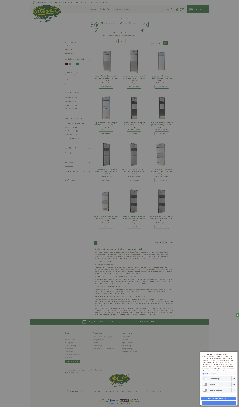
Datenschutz (213, 373)
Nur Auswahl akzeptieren (218, 398)
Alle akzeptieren (219, 403)
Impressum (205, 373)
